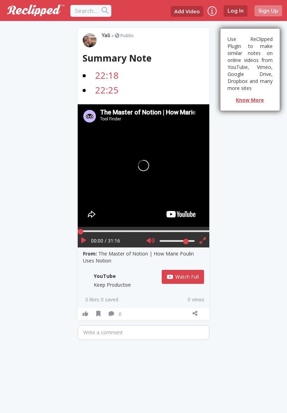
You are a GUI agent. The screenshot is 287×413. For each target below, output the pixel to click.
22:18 (107, 75)
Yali (106, 35)
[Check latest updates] (212, 11)
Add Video (187, 11)
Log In (235, 11)
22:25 (107, 90)
